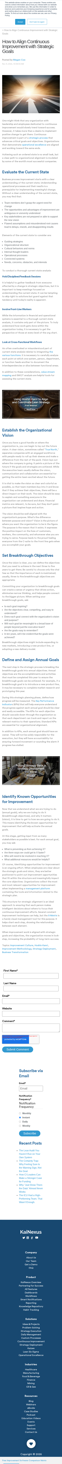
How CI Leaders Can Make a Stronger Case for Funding (30, 1178)
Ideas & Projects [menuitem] (31, 1324)
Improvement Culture (21, 945)
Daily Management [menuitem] (31, 1334)
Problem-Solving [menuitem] (31, 1328)
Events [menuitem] (31, 1422)
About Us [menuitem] (31, 1257)
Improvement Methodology (16, 949)
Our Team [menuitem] (31, 1261)
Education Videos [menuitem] (31, 1418)
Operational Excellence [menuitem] (31, 1355)
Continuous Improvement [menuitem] (31, 1341)
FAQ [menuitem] (31, 1268)
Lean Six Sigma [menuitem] (31, 1352)
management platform (38, 888)
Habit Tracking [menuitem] (31, 1310)
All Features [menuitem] (31, 1289)
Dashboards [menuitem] (31, 1293)
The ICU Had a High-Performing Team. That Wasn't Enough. (30, 1198)
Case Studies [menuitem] (31, 1411)
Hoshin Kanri (41, 945)
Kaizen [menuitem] (31, 1348)
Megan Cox (19, 60)
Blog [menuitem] (31, 1401)
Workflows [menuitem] (31, 1296)
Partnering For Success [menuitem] (31, 1286)
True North (51, 449)
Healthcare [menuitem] (31, 1369)
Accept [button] (20, 22)
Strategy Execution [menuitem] (31, 1331)
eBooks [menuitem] (31, 1408)
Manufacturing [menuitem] (31, 1373)
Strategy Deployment (44, 949)
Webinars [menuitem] (31, 1404)
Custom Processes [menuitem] (31, 1338)
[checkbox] (31, 1120)
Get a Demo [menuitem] (31, 1264)
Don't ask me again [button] (37, 22)
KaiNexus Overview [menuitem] (31, 1282)
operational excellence (34, 145)
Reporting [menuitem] (31, 1303)
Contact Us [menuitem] (31, 1432)
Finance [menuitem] (31, 1380)
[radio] (31, 1113)
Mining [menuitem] (31, 1383)
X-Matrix (52, 915)
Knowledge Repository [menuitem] (31, 1306)
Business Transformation (15, 952)
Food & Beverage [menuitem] (31, 1376)
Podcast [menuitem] (31, 1415)
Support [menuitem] (31, 1425)
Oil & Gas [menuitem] (31, 1387)
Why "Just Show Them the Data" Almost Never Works (31, 1188)
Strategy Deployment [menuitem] (31, 1345)
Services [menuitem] (31, 1429)
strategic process (38, 138)
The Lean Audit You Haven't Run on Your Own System (29, 1154)
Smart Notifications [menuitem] (31, 1299)
